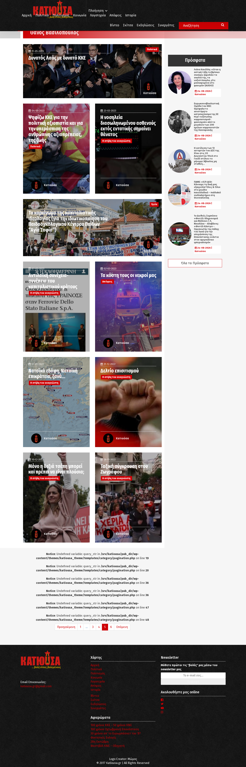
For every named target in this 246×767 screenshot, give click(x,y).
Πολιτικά (42, 15)
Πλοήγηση (96, 11)
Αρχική (27, 15)
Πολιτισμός (61, 15)
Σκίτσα (128, 25)
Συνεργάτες (166, 25)
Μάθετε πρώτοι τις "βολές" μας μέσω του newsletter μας (189, 667)
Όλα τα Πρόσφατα (195, 263)
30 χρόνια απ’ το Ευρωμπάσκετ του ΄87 (116, 733)
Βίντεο (114, 25)
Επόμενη (122, 627)
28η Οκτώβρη (100, 741)
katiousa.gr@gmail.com (36, 686)
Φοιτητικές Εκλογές (103, 737)
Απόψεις (115, 15)
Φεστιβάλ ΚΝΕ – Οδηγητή (108, 746)
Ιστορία (130, 15)
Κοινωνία (79, 15)
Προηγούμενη (66, 627)
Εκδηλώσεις (145, 25)
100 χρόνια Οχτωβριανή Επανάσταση (115, 729)
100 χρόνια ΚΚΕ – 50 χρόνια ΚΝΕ (111, 725)
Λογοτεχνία (98, 681)
